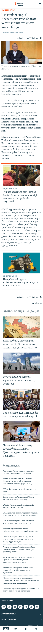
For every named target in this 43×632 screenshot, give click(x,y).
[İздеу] (36, 629)
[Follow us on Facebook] (3, 607)
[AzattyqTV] (25, 629)
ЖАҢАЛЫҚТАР (8, 10)
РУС (15, 629)
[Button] (20, 38)
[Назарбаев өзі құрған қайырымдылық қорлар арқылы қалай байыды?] (21, 263)
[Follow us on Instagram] (20, 607)
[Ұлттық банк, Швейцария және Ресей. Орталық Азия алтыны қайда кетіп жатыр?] (21, 327)
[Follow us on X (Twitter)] (9, 607)
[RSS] (31, 607)
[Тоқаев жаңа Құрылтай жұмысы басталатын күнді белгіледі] (21, 363)
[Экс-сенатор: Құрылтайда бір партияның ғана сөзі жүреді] (21, 399)
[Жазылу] (37, 607)
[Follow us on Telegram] (26, 607)
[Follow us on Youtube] (15, 607)
